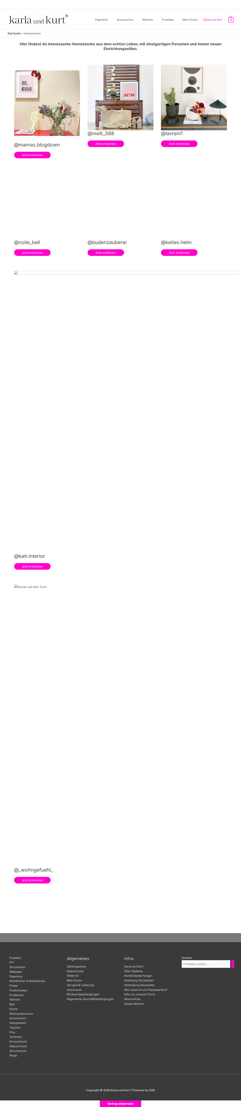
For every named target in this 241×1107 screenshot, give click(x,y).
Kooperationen (134, 1003)
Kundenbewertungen (138, 975)
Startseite (14, 33)
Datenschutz (75, 971)
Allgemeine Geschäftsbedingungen (90, 999)
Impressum (74, 990)
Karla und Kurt (133, 966)
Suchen (187, 958)
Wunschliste (132, 999)
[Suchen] (232, 964)
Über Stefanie (133, 971)
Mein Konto (74, 980)
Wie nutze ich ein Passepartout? (145, 990)
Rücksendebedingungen (83, 994)
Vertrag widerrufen (120, 1103)
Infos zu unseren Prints (139, 994)
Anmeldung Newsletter (139, 985)
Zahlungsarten (76, 966)
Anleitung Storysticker (139, 980)
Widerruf (73, 975)
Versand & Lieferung (80, 985)
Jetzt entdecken (32, 155)
